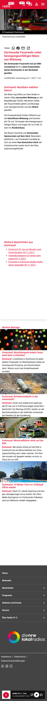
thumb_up (41, 694)
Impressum (6, 656)
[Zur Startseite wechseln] (8, 4)
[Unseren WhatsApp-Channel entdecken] (2, 666)
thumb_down (31, 694)
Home (5, 573)
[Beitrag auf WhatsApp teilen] (13, 48)
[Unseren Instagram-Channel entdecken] (11, 666)
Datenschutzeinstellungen (13, 661)
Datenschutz (20, 656)
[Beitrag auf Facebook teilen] (18, 48)
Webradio (6, 580)
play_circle (36, 695)
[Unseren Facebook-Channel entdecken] (6, 666)
